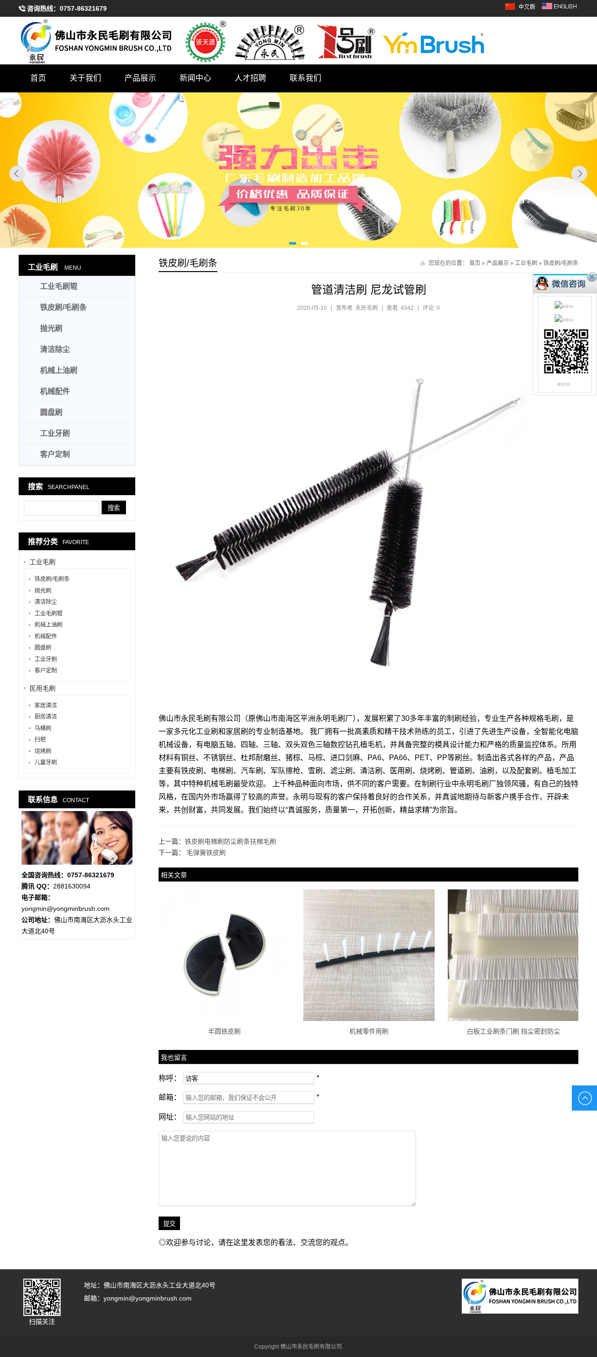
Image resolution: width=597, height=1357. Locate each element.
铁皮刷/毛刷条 (560, 263)
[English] (560, 9)
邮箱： (170, 1097)
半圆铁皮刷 (224, 1031)
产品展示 (140, 78)
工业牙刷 (55, 433)
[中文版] (522, 9)
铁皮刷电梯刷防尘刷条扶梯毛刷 (230, 841)
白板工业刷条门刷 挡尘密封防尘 (513, 1031)
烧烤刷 (43, 751)
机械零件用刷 (369, 1031)
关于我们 (85, 78)
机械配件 (55, 391)
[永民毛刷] (298, 40)
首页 (38, 78)
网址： (170, 1117)
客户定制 (55, 454)
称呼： (170, 1078)
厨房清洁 (46, 716)
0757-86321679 (83, 8)
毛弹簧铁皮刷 (206, 852)
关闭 (592, 277)
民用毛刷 (42, 688)
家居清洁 (46, 705)
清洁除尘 (55, 349)
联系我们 (305, 78)
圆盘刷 (51, 412)
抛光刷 (51, 328)
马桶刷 (43, 728)
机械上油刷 (58, 370)
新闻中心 (195, 78)
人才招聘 (250, 78)
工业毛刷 (526, 263)
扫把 (40, 739)
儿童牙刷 (46, 762)
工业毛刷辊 (58, 286)
